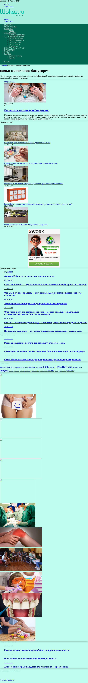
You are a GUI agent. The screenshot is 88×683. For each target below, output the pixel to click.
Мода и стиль (10, 27)
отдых (4, 370)
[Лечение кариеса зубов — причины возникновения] (21, 616)
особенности (77, 367)
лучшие (60, 366)
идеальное (39, 367)
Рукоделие (9, 50)
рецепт (51, 371)
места (69, 367)
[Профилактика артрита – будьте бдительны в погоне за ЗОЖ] (21, 546)
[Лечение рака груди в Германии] (17, 526)
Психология (13, 46)
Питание (8, 29)
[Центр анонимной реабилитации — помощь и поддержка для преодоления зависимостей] (21, 571)
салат (56, 371)
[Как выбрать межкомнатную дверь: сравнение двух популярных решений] (16, 182)
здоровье (30, 367)
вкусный (2, 367)
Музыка (12, 58)
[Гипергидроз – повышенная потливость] (21, 393)
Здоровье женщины (14, 36)
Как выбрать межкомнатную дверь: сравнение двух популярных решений (33, 184)
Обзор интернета (15, 56)
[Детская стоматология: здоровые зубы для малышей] (21, 592)
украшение (70, 371)
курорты (52, 367)
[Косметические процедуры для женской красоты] (21, 458)
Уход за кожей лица (16, 40)
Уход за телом (14, 44)
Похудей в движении (14, 48)
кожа (46, 366)
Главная (3, 65)
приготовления (43, 371)
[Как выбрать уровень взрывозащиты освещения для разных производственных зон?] (16, 202)
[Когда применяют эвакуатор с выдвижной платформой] (16, 223)
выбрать (8, 367)
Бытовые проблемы (17, 35)
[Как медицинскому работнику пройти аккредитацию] (17, 502)
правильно (16, 371)
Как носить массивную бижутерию (26, 110)
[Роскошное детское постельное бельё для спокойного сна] (16, 141)
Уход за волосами (16, 38)
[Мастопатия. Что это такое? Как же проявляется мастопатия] (21, 438)
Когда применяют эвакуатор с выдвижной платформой (26, 225)
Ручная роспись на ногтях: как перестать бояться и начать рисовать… (32, 163)
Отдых (7, 52)
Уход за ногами (15, 42)
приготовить (35, 371)
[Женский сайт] (12, 16)
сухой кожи (62, 371)
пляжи (11, 371)
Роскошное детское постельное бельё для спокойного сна (27, 143)
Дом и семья (10, 33)
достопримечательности (19, 367)
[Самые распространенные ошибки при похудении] (17, 640)
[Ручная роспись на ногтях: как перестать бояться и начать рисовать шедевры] (16, 161)
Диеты (11, 31)
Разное (7, 54)
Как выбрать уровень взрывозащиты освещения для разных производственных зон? (38, 204)
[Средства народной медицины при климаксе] (21, 478)
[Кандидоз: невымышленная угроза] (18, 417)
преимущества (25, 371)
